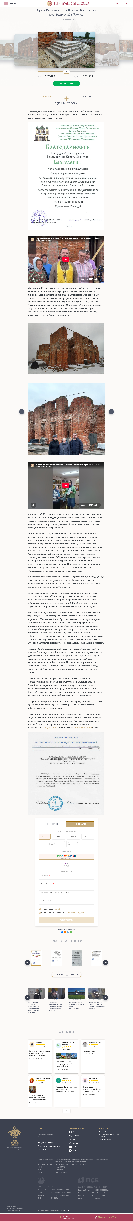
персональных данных (76, 913)
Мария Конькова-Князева (68, 1043)
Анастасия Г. (40, 1042)
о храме (87, 96)
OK (73, 1139)
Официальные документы (47, 1132)
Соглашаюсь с (50, 909)
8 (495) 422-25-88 (105, 1137)
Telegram (75, 1143)
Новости (42, 1150)
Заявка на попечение (45, 1134)
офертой (57, 909)
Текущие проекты (46, 1143)
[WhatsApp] (71, 932)
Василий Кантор (95, 1042)
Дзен (74, 1150)
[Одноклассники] (65, 932)
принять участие (83, 728)
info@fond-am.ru (105, 1139)
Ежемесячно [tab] (52, 824)
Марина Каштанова (43, 1078)
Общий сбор (49, 728)
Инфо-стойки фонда (45, 1137)
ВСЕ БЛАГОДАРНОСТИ (66, 975)
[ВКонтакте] (62, 932)
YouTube (75, 1147)
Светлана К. (93, 1078)
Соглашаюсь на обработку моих (63, 913)
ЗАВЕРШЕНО (66, 83)
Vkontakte (76, 1135)
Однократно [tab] (80, 824)
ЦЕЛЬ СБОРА (48, 96)
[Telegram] (68, 932)
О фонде (42, 1128)
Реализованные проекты (49, 1146)
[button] (21, 411)
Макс (74, 1132)
